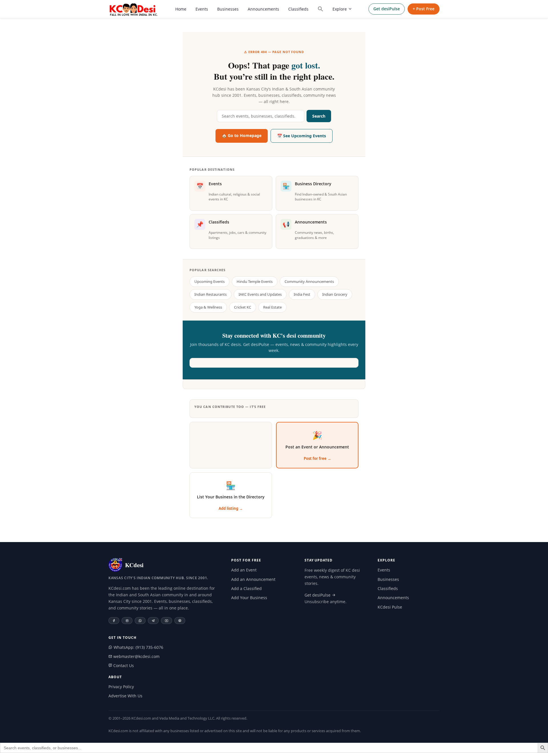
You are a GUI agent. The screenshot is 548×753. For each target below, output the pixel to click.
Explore (340, 9)
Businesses (228, 9)
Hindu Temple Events (255, 281)
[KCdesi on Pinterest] (179, 620)
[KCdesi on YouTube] (166, 620)
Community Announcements (309, 281)
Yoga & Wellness (208, 307)
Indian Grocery (334, 294)
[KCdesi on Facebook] (113, 620)
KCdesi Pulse (390, 607)
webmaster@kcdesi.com (136, 656)
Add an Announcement (253, 579)
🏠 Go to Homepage (241, 135)
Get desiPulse (386, 8)
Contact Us (123, 665)
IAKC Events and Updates (260, 294)
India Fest (302, 294)
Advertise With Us (125, 695)
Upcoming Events (209, 281)
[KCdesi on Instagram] (127, 620)
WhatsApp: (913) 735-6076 (137, 647)
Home (180, 9)
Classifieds (298, 9)
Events (202, 9)
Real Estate (272, 307)
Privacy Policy (121, 686)
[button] (320, 9)
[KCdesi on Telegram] (153, 620)
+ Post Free (423, 8)
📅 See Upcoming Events (301, 135)
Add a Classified (246, 588)
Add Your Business (249, 597)
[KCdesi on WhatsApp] (140, 620)
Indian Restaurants (210, 294)
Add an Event (244, 570)
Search (318, 116)
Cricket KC (242, 307)
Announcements (263, 9)
